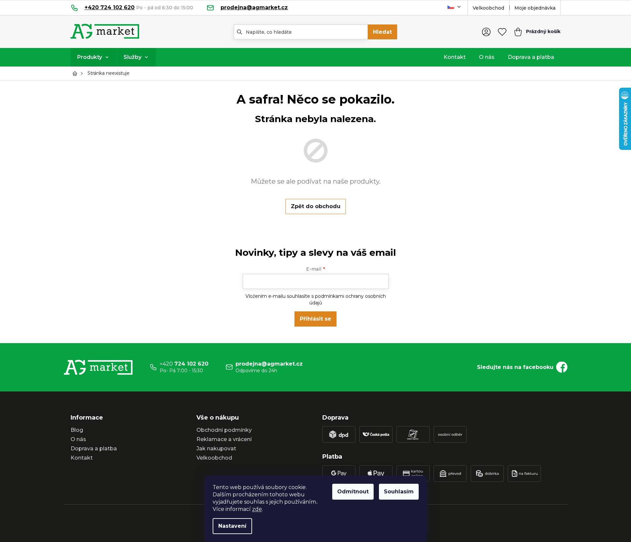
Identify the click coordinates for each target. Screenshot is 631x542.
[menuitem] (94, 57)
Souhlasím (399, 491)
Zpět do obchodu (316, 206)
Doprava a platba (94, 448)
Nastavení (232, 526)
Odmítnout (353, 491)
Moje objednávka (534, 8)
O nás (78, 439)
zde (257, 509)
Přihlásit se (315, 319)
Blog (77, 430)
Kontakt (82, 458)
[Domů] (76, 73)
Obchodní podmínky (224, 430)
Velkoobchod (488, 8)
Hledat (382, 32)
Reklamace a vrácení (224, 439)
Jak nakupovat (216, 448)
